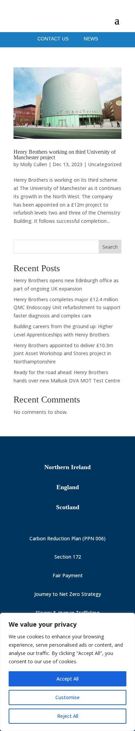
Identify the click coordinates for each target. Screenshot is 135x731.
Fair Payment (68, 575)
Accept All (67, 678)
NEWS (91, 38)
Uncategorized (105, 164)
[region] (67, 672)
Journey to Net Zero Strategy (67, 594)
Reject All (67, 716)
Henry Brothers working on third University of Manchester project (65, 154)
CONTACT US (53, 38)
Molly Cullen (33, 164)
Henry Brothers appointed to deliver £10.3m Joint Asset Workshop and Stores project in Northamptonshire (63, 353)
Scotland (67, 507)
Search (110, 247)
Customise (67, 697)
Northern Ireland (67, 467)
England (67, 487)
